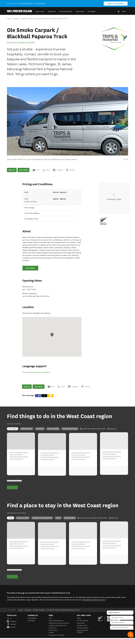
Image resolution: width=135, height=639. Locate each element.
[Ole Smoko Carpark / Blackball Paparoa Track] (114, 39)
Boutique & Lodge (22, 518)
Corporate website (83, 628)
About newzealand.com (56, 620)
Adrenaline (39, 429)
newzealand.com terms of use (94, 600)
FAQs (50, 618)
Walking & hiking (26, 429)
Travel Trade (81, 623)
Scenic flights (12, 429)
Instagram (13, 621)
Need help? (31, 620)
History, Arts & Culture (70, 429)
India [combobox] (124, 11)
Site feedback (32, 618)
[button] (39, 11)
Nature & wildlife (53, 429)
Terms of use (53, 628)
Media (79, 618)
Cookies (51, 632)
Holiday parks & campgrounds (42, 518)
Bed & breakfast (70, 518)
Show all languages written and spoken (36, 372)
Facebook (13, 624)
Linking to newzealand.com (57, 625)
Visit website (23, 170)
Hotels (58, 518)
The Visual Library (82, 620)
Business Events (82, 625)
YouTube (12, 627)
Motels (10, 518)
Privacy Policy (53, 630)
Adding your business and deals (59, 623)
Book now (11, 170)
